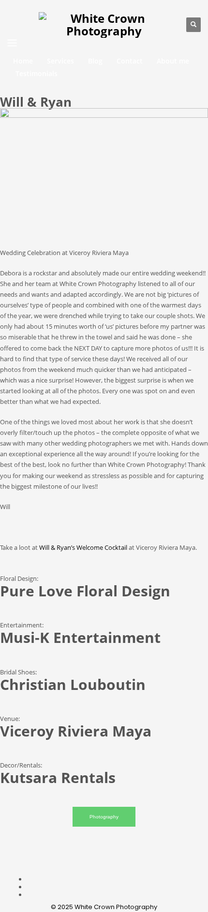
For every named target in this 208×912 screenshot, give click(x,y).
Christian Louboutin (73, 684)
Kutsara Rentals (58, 777)
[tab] (104, 817)
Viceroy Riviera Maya (75, 731)
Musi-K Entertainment (80, 637)
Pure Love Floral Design (85, 591)
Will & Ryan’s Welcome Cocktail (83, 547)
